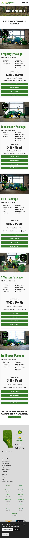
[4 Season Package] (14, 262)
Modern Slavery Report (7, 481)
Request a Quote (14, 84)
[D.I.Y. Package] (14, 184)
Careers (4, 476)
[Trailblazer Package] (14, 340)
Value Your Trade (14, 87)
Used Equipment (6, 463)
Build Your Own (14, 95)
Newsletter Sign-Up (8, 452)
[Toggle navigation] (23, 3)
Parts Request (5, 467)
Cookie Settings (7, 529)
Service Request (6, 469)
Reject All (5, 534)
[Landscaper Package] (14, 111)
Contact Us (4, 474)
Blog (3, 479)
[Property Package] (14, 39)
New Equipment (5, 461)
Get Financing (14, 91)
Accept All (16, 529)
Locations (4, 478)
